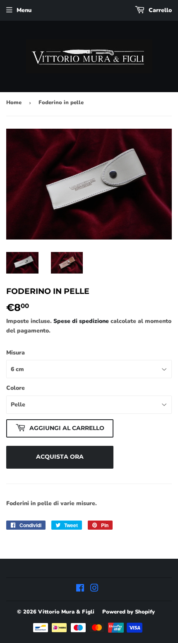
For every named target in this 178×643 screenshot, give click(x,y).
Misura (15, 353)
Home (14, 102)
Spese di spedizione (81, 321)
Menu (24, 10)
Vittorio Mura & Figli (66, 612)
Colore (15, 388)
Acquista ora (60, 456)
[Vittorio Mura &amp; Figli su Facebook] (80, 589)
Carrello (159, 10)
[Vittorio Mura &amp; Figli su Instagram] (94, 589)
